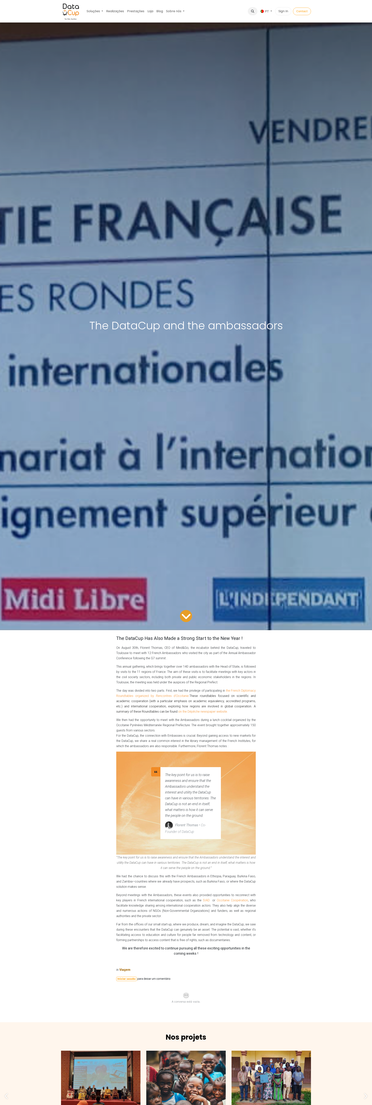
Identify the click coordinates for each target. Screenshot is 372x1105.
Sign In (283, 11)
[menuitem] (95, 11)
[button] (252, 11)
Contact (302, 11)
